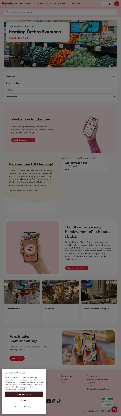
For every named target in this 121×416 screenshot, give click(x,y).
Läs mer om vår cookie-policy (16, 389)
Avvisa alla (24, 400)
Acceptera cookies (24, 394)
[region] (24, 391)
